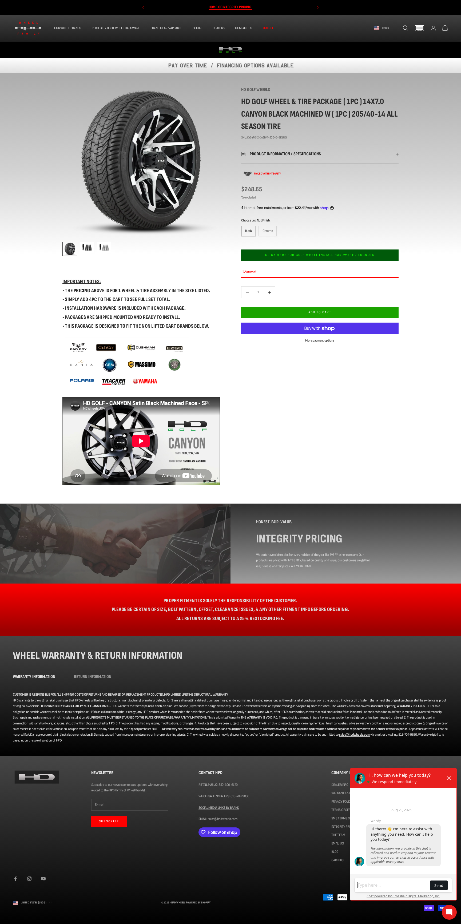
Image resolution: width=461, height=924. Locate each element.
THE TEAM (338, 835)
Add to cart (320, 313)
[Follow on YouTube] (43, 878)
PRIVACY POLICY (341, 801)
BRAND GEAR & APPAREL (166, 28)
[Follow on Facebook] (15, 878)
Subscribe (109, 821)
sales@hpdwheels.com (222, 819)
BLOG (334, 852)
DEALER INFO (339, 785)
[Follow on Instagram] (29, 878)
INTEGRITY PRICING (343, 826)
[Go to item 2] (87, 247)
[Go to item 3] (104, 247)
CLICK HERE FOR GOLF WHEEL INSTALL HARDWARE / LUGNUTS (319, 255)
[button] (419, 28)
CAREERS (337, 860)
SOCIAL (197, 28)
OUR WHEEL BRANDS (67, 28)
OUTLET (268, 28)
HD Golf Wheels (255, 89)
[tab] (34, 678)
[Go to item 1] (69, 249)
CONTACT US (243, 28)
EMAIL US (337, 843)
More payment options (319, 340)
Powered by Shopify (198, 902)
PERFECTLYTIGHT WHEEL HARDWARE (116, 28)
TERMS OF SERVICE (343, 810)
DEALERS (218, 28)
